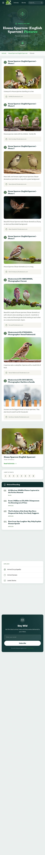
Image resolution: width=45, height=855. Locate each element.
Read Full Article (9, 464)
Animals (16, 3)
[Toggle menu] (3, 2)
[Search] (41, 2)
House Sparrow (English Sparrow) (18, 53)
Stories (24, 3)
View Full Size (23, 85)
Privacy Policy (30, 648)
